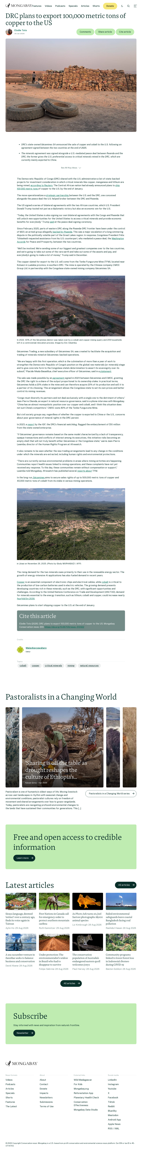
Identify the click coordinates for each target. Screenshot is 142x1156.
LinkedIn (112, 1080)
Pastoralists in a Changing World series (109, 793)
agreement (58, 378)
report (30, 424)
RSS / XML (113, 1128)
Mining (71, 665)
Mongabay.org (81, 1088)
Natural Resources (89, 665)
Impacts (44, 1093)
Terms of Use (47, 1106)
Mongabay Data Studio (86, 1109)
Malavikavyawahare (36, 648)
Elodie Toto (20, 30)
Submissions (46, 1102)
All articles (124, 885)
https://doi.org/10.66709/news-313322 (64, 627)
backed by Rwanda (62, 232)
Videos (48, 6)
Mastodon (113, 1115)
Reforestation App (83, 1093)
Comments (85, 32)
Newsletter (22, 1033)
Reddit (111, 1106)
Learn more (23, 858)
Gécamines (38, 477)
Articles (85, 6)
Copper (21, 582)
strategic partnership (57, 195)
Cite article (125, 32)
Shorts (96, 6)
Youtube (112, 1088)
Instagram (113, 1084)
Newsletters (46, 1097)
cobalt (105, 582)
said (52, 222)
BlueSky (112, 1111)
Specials (73, 6)
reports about (84, 471)
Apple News (114, 1124)
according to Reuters (42, 185)
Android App (114, 1119)
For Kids (78, 1084)
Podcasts (60, 6)
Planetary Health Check (86, 1097)
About (43, 1080)
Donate (110, 6)
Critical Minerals (53, 665)
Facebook (113, 1097)
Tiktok (111, 1102)
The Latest (11, 1106)
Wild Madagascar (83, 1080)
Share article (105, 32)
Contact (44, 1084)
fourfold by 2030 (26, 598)
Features (36, 6)
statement (105, 371)
